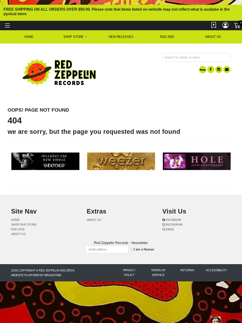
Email (169, 229)
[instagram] (219, 69)
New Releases (121, 37)
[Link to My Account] (225, 26)
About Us (213, 37)
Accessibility (216, 270)
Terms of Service (158, 273)
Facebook (173, 220)
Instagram (173, 224)
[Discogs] (203, 69)
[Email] (227, 69)
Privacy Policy (129, 273)
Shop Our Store (24, 224)
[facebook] (211, 69)
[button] (75, 37)
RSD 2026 (167, 37)
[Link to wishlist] (214, 26)
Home (15, 220)
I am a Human (144, 249)
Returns (187, 270)
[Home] (59, 72)
